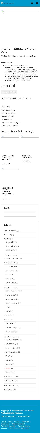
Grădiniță (7, 239)
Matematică (10, 262)
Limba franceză (11, 270)
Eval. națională (9, 385)
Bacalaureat (8, 389)
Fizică (8, 307)
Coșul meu (25, 428)
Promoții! (25, 421)
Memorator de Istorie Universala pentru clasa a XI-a (8, 191)
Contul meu (14, 428)
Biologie (9, 315)
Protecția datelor (24, 426)
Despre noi (5, 424)
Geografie (9, 278)
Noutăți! (17, 421)
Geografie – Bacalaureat (27, 156)
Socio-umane (11, 376)
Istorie (8, 274)
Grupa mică (10, 242)
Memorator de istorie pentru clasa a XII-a (8, 157)
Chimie (8, 311)
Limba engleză (11, 266)
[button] (17, 156)
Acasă (3, 421)
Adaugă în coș (10, 92)
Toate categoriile (10, 231)
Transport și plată (18, 424)
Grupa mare (10, 250)
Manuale (7, 235)
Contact (4, 428)
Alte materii (10, 283)
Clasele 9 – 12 (9, 336)
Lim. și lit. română (12, 258)
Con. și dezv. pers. (12, 327)
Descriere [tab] (5, 106)
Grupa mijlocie (11, 246)
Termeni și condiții (8, 426)
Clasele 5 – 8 (8, 287)
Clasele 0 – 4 (8, 255)
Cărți (10, 421)
